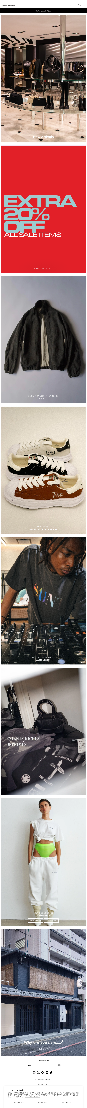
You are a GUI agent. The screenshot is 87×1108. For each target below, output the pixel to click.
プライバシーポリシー (32, 1097)
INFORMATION (43, 1084)
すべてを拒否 (66, 1102)
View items (35, 920)
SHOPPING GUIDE (42, 1079)
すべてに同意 (42, 1102)
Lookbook (51, 920)
